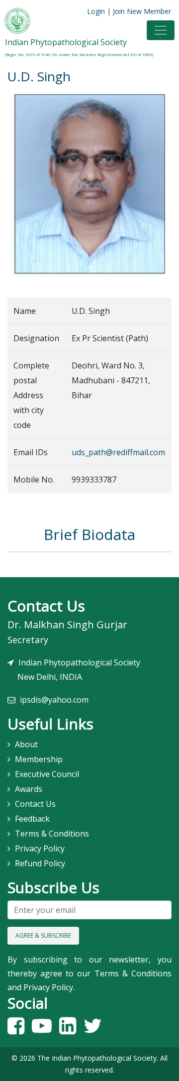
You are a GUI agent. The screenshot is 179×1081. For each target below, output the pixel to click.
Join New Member (142, 11)
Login (96, 11)
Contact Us (35, 803)
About (26, 744)
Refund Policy (40, 863)
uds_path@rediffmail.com (118, 452)
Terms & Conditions (52, 833)
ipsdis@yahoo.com (54, 699)
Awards (28, 788)
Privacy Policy (40, 848)
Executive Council (47, 774)
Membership (39, 759)
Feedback (32, 818)
